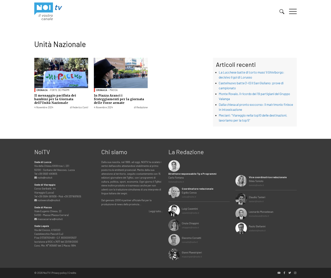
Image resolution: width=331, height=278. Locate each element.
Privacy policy (59, 272)
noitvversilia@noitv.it (48, 200)
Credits (72, 272)
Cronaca (42, 90)
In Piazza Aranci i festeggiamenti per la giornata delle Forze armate (119, 99)
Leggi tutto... (156, 211)
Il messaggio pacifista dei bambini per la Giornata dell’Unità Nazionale (55, 99)
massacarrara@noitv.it (50, 219)
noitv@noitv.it (44, 177)
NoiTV (46, 272)
